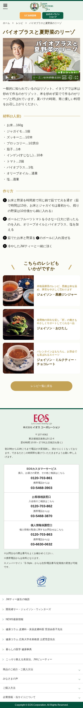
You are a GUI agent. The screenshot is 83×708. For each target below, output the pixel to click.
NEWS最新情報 (14, 619)
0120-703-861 (41, 478)
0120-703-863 (41, 534)
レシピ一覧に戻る (41, 385)
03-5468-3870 (41, 516)
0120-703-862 (41, 506)
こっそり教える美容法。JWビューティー (29, 659)
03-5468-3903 (41, 488)
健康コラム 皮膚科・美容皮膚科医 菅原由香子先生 (34, 629)
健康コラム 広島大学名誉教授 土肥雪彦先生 (30, 639)
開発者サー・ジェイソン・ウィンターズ (28, 609)
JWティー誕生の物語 (18, 599)
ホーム (6, 23)
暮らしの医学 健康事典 (19, 649)
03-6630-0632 (41, 544)
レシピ (19, 23)
